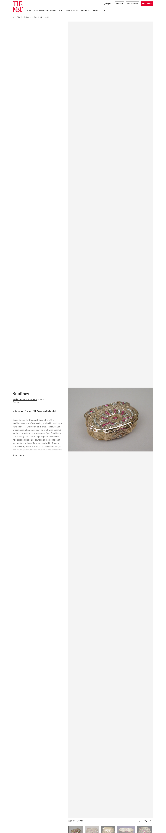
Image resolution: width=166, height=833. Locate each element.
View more (17, 455)
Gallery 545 (51, 411)
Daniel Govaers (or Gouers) (25, 399)
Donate (119, 3)
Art (60, 10)
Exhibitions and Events (45, 10)
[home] (14, 17)
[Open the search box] (104, 10)
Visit (29, 10)
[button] (110, 419)
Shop (95, 10)
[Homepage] (18, 6)
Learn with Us (71, 10)
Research (85, 10)
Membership (132, 3)
